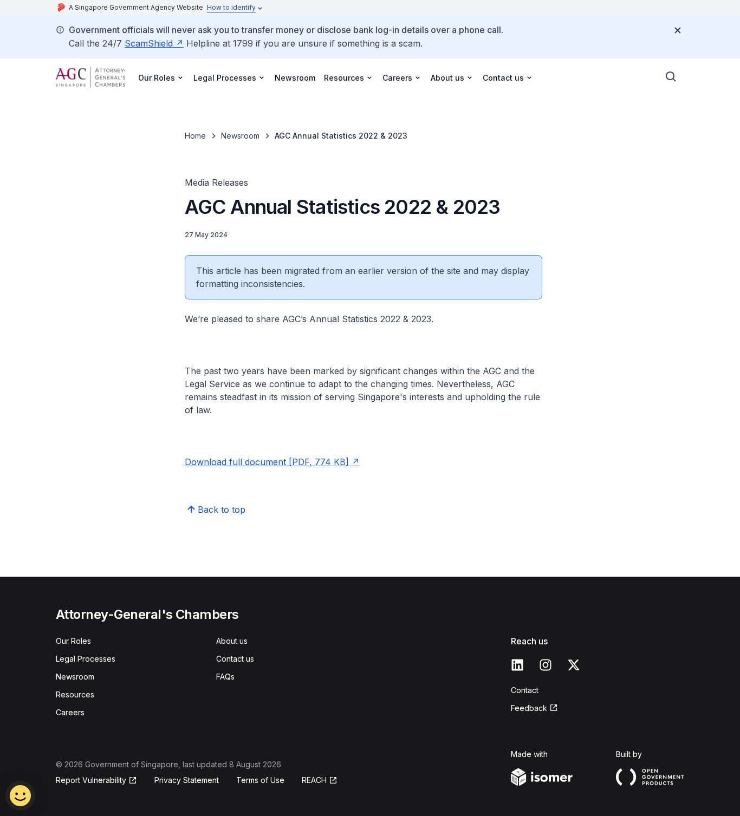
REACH (314, 780)
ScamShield (149, 43)
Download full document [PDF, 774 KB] (267, 461)
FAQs (225, 676)
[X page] (573, 664)
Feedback (529, 708)
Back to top (221, 509)
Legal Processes (85, 658)
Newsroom (295, 77)
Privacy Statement (186, 780)
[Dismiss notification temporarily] (678, 30)
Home (195, 135)
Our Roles (73, 640)
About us (232, 640)
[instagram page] (545, 664)
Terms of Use (260, 780)
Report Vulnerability (91, 780)
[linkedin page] (517, 664)
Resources (75, 694)
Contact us (235, 658)
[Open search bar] (671, 77)
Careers (70, 712)
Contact (524, 690)
